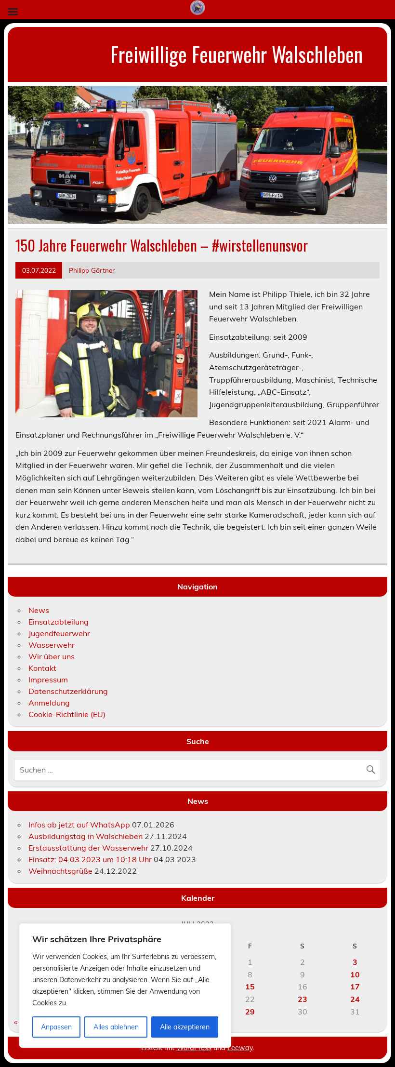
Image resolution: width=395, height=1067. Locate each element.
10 (355, 974)
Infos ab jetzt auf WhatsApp (79, 824)
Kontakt (42, 668)
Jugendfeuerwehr (59, 633)
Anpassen (56, 1027)
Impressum (48, 679)
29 (250, 1011)
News (38, 610)
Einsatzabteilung (58, 622)
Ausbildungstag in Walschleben (85, 836)
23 (302, 999)
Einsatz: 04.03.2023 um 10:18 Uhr (90, 859)
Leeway (240, 1047)
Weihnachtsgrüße (60, 871)
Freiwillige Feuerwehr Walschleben (236, 54)
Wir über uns (51, 656)
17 (355, 986)
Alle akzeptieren (185, 1027)
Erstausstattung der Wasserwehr (88, 848)
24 (355, 999)
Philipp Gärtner (92, 270)
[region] (125, 985)
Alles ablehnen (116, 1027)
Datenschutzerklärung (68, 691)
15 (250, 986)
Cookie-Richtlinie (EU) (66, 714)
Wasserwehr (51, 645)
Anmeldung (49, 702)
